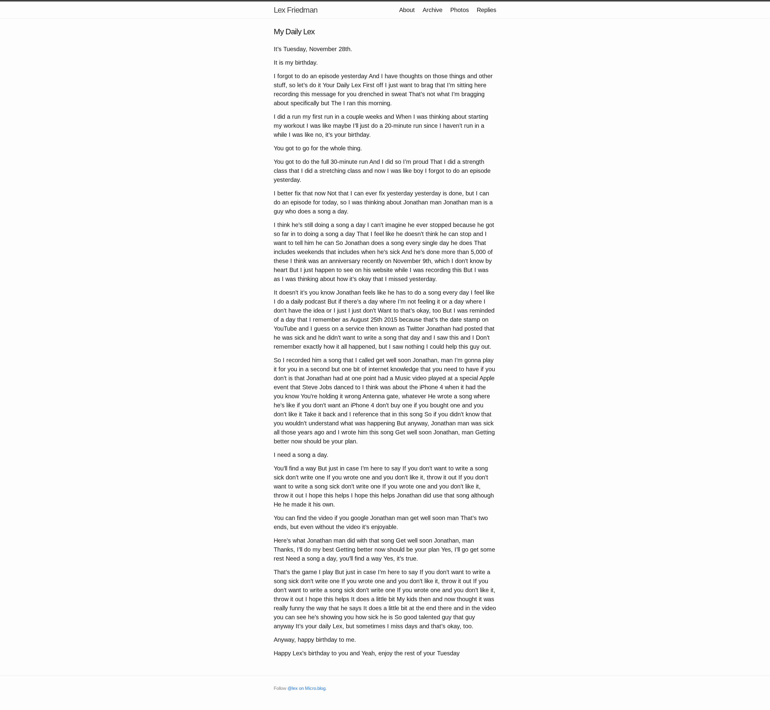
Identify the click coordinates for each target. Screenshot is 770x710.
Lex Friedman (295, 9)
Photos (459, 10)
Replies (486, 10)
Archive (432, 10)
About (407, 10)
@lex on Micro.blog (306, 688)
